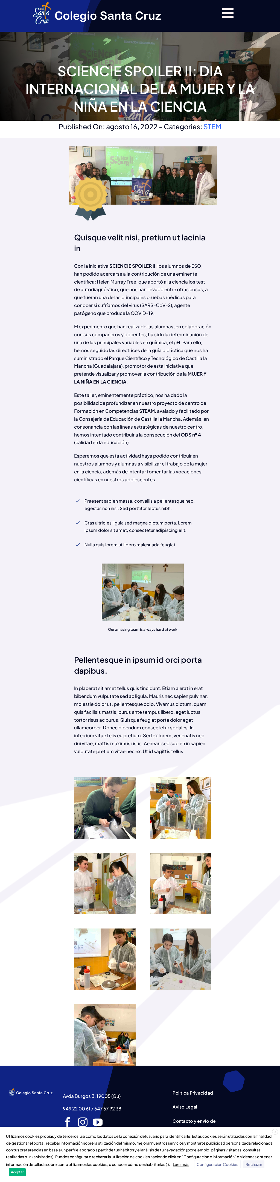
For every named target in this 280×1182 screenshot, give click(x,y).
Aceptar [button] (17, 1172)
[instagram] (83, 1122)
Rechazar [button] (254, 1164)
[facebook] (67, 1122)
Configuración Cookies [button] (217, 1164)
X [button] (275, 1132)
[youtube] (98, 1122)
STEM (212, 126)
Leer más (181, 1164)
